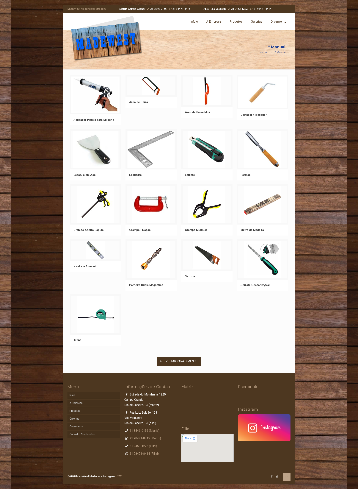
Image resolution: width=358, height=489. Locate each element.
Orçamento (76, 426)
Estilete (190, 175)
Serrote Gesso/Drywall (255, 285)
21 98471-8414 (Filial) (144, 453)
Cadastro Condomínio (82, 434)
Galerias (74, 418)
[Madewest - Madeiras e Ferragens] (106, 38)
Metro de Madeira (252, 230)
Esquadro (135, 175)
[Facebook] (272, 476)
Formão (246, 175)
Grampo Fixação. (140, 230)
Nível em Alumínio (85, 266)
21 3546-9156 (158, 8)
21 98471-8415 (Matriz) (145, 438)
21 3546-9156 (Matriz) (144, 430)
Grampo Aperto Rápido (88, 230)
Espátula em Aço (84, 175)
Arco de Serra (138, 102)
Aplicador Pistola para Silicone (93, 120)
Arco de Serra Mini (197, 112)
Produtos (75, 410)
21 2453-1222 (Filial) (143, 446)
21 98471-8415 (181, 8)
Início (73, 395)
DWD (119, 476)
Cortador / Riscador (254, 114)
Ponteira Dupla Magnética (146, 285)
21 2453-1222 (239, 8)
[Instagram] (277, 476)
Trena (77, 340)
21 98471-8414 (262, 8)
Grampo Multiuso (196, 230)
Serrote (190, 276)
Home (263, 52)
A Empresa (76, 402)
